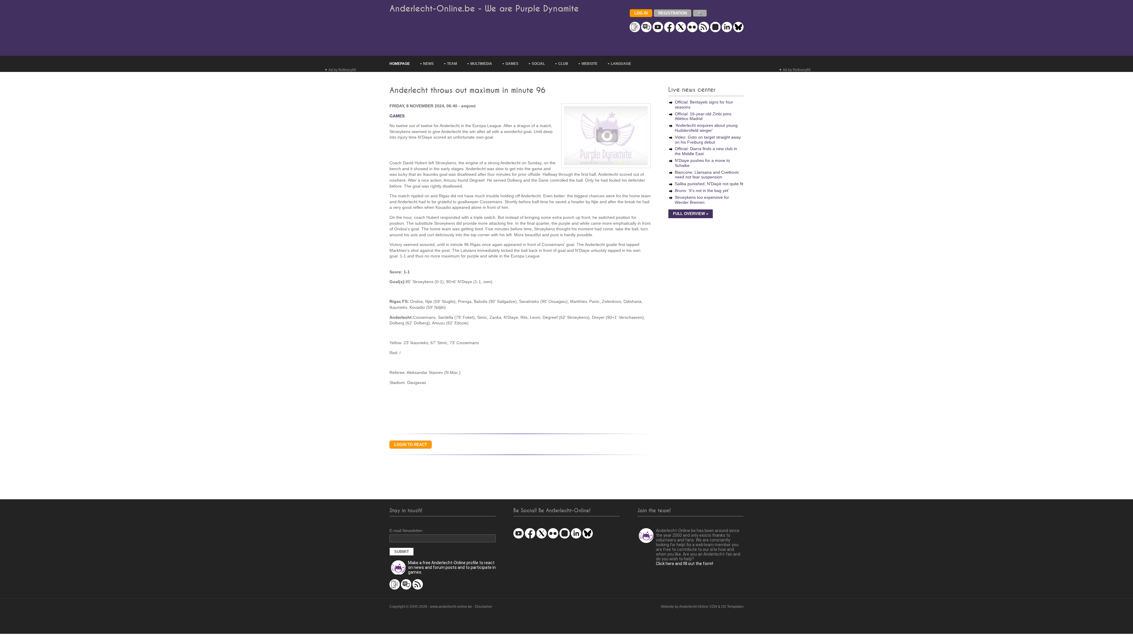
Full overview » (690, 214)
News (428, 64)
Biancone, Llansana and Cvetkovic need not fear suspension (707, 175)
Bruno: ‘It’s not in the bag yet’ (702, 190)
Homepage (399, 64)
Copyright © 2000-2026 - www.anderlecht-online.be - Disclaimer (440, 607)
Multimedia (481, 64)
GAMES (397, 116)
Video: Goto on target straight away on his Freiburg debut (708, 140)
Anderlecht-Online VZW (698, 607)
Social (538, 64)
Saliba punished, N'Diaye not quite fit (709, 183)
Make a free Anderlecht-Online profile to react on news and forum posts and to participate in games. (452, 567)
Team (452, 64)
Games (511, 64)
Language (621, 64)
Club (563, 64)
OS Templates (732, 607)
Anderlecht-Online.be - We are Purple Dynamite (484, 8)
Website (589, 64)
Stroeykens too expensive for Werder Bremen (702, 200)
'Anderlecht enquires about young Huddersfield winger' (706, 128)
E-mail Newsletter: (406, 530)
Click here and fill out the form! (684, 563)
